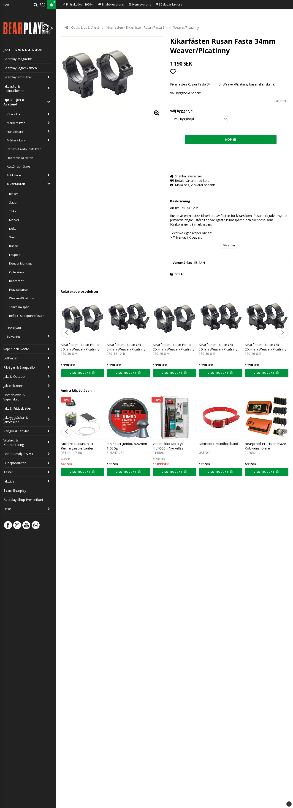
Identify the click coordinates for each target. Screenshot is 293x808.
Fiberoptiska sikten (20, 158)
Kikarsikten (14, 114)
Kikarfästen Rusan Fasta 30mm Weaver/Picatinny (80, 346)
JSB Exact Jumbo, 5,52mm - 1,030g (128, 445)
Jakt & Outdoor (14, 376)
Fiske (7, 509)
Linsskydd (14, 328)
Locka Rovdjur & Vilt (18, 454)
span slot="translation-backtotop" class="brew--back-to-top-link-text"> (289, 804)
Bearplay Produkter (17, 77)
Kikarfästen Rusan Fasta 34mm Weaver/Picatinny (162, 27)
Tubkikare (14, 175)
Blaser (13, 194)
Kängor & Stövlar (16, 431)
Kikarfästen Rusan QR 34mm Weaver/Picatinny (126, 346)
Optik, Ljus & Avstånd (13, 102)
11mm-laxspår (19, 307)
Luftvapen (10, 358)
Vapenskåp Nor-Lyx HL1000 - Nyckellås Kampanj (168, 448)
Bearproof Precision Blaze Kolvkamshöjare (265, 445)
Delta (12, 228)
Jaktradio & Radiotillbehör (13, 88)
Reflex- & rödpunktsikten (24, 149)
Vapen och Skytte (16, 349)
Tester (8, 472)
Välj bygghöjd (181, 111)
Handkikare (15, 132)
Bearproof (16, 281)
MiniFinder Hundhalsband (218, 443)
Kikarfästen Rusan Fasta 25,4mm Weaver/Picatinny (173, 346)
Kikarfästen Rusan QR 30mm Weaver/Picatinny (218, 346)
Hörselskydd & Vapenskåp (14, 397)
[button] (42, 5)
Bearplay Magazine (17, 59)
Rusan (13, 246)
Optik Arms (16, 272)
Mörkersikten (16, 123)
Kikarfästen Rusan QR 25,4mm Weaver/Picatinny (265, 346)
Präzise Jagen (18, 289)
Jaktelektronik (13, 385)
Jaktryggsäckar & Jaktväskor (15, 419)
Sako (12, 237)
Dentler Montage (21, 263)
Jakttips (8, 481)
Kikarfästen (16, 184)
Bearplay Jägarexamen (20, 68)
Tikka (12, 211)
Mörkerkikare (16, 140)
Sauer (13, 202)
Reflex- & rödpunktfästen (26, 316)
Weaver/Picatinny (21, 298)
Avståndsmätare (18, 166)
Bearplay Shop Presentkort (23, 499)
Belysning (13, 336)
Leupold (14, 255)
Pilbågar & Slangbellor (19, 367)
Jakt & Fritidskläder (17, 408)
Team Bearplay (14, 490)
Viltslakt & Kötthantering (13, 442)
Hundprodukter (14, 463)
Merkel (14, 220)
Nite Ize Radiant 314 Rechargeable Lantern (78, 445)
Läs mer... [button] (281, 101)
